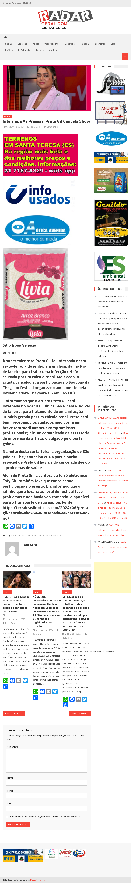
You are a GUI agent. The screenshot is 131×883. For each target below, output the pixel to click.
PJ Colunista (24, 50)
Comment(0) (52, 126)
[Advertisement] (112, 577)
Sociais (8, 43)
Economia (100, 43)
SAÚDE (7, 116)
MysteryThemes (37, 879)
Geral (113, 43)
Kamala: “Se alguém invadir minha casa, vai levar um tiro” (112, 547)
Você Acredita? (52, 43)
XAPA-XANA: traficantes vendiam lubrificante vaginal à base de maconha (113, 530)
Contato (53, 50)
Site (9, 803)
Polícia (35, 43)
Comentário (13, 746)
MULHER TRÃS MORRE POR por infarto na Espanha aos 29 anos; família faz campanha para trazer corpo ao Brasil (113, 387)
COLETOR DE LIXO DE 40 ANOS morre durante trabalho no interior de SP (112, 301)
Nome (11, 777)
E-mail (11, 790)
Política (9, 50)
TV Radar (85, 43)
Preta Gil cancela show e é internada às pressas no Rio (38, 535)
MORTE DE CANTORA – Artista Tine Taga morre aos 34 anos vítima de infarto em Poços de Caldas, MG (16, 713)
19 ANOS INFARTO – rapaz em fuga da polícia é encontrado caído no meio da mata (112, 368)
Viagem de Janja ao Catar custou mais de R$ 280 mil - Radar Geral (113, 497)
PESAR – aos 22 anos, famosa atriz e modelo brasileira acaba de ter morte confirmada (16, 604)
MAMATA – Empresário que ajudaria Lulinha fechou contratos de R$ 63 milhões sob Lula (111, 348)
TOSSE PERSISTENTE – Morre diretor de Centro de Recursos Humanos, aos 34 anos (81, 713)
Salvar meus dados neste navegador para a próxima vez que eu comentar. (45, 816)
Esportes (22, 43)
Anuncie (40, 50)
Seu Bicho (70, 43)
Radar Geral (35, 126)
